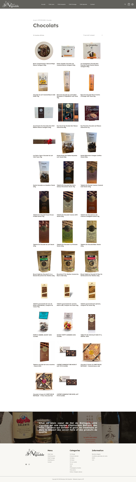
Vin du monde (73, 462)
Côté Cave (50, 454)
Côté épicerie (83, 4)
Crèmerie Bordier (74, 456)
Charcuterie (73, 470)
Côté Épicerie (51, 460)
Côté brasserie (61, 4)
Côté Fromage (51, 458)
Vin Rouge (72, 454)
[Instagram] (29, 464)
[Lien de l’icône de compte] (132, 4)
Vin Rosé (72, 460)
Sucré (71, 464)
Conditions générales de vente (99, 456)
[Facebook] (26, 464)
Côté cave (51, 4)
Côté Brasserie (51, 456)
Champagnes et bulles (75, 468)
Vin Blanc (72, 458)
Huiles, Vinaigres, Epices (76, 472)
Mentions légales (96, 454)
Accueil (43, 4)
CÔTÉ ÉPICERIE (42, 20)
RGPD (93, 458)
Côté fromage (72, 4)
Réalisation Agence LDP (78, 479)
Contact (92, 4)
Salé (71, 466)
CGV (93, 460)
